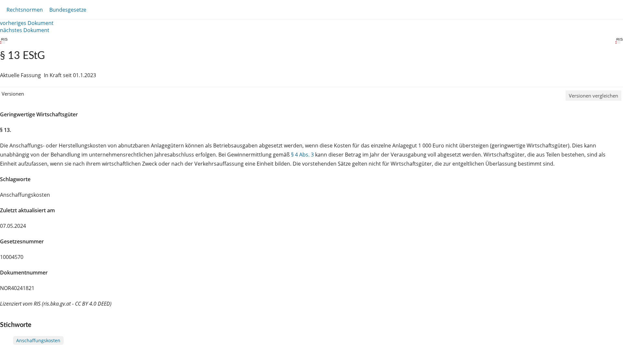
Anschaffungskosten (38, 340)
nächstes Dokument (24, 30)
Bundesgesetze (67, 9)
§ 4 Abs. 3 (302, 154)
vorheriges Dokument (27, 23)
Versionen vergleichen (593, 95)
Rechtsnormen (24, 9)
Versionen (13, 93)
